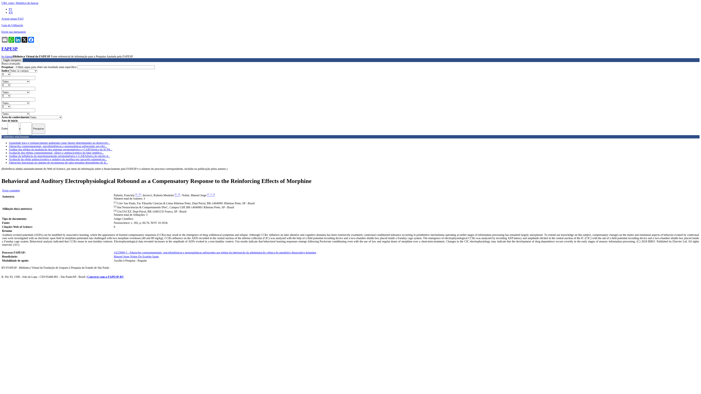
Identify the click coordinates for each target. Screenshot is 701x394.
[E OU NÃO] (6, 74)
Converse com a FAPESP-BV (105, 276)
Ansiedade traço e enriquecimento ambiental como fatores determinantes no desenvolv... (59, 142)
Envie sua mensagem (13, 31)
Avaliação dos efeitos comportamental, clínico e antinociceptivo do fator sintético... (56, 152)
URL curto (7, 3)
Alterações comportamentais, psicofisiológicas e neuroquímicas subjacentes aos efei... (58, 146)
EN (11, 12)
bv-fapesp (7, 56)
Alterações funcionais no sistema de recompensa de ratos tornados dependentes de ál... (58, 162)
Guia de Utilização (12, 25)
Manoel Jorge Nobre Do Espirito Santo (136, 256)
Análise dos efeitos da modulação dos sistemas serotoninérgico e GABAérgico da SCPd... (60, 149)
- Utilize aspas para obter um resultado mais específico (39, 67)
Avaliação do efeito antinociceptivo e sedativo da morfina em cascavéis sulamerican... (58, 159)
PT (10, 9)
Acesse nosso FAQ (12, 18)
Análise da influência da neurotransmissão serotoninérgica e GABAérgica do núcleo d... (59, 156)
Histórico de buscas (27, 3)
